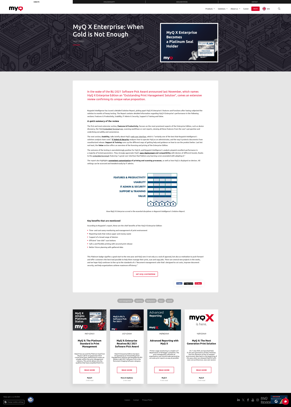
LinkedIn (238, 400)
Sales (255, 9)
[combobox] (267, 8)
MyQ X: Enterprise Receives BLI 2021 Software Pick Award (127, 343)
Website (36, 2)
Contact (255, 2)
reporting (139, 301)
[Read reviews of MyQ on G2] (279, 400)
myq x (161, 301)
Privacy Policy (147, 400)
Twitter (243, 400)
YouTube (252, 400)
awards (169, 301)
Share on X (189, 284)
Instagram (257, 400)
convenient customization (119, 160)
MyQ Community (109, 2)
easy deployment (147, 153)
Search (279, 8)
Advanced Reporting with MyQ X (164, 342)
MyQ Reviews (267, 400)
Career (246, 8)
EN (268, 8)
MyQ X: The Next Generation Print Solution (201, 342)
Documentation (182, 2)
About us (234, 8)
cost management (125, 301)
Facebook (248, 400)
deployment (150, 301)
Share (180, 283)
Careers (127, 400)
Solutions (221, 8)
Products (209, 8)
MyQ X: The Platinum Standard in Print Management (89, 343)
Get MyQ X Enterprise (145, 274)
